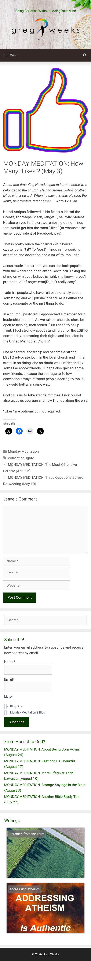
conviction (16, 458)
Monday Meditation (23, 451)
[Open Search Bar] (85, 55)
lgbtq (30, 458)
